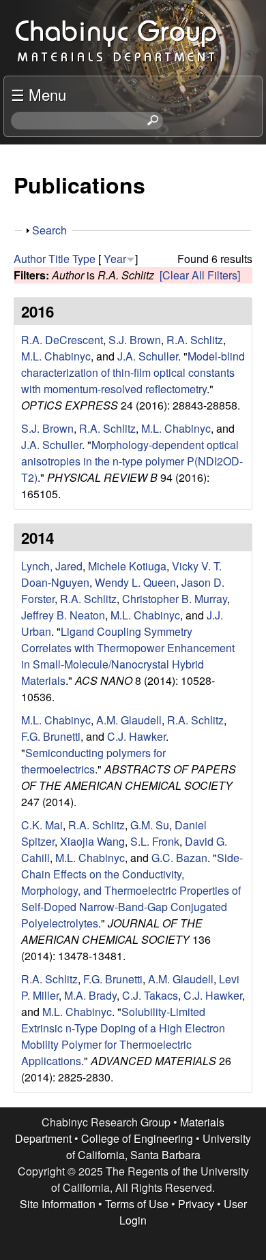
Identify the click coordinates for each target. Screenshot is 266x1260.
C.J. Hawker (136, 736)
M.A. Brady (90, 995)
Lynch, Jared (52, 566)
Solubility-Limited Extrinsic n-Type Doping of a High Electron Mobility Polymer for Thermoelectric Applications (123, 1036)
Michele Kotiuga (127, 566)
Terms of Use (136, 1204)
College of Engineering (137, 1138)
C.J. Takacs (150, 995)
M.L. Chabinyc (56, 356)
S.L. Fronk (154, 841)
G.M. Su (149, 825)
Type (83, 258)
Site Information (57, 1204)
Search (49, 230)
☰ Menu (38, 94)
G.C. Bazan (179, 857)
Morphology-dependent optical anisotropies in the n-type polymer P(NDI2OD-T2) (132, 461)
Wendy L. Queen (135, 582)
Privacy (196, 1204)
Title (59, 258)
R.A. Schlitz (194, 340)
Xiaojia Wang (92, 841)
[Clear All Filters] (200, 275)
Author (30, 258)
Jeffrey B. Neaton (63, 615)
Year (115, 258)
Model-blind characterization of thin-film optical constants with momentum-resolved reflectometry (133, 372)
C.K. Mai (42, 825)
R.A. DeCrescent (62, 340)
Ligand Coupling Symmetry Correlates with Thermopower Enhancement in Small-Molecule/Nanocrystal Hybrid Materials (128, 656)
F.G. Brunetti (50, 736)
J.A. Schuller (147, 356)
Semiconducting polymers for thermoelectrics (93, 761)
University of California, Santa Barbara (159, 1147)
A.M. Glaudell (129, 720)
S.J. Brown (134, 340)
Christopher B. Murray (174, 598)
